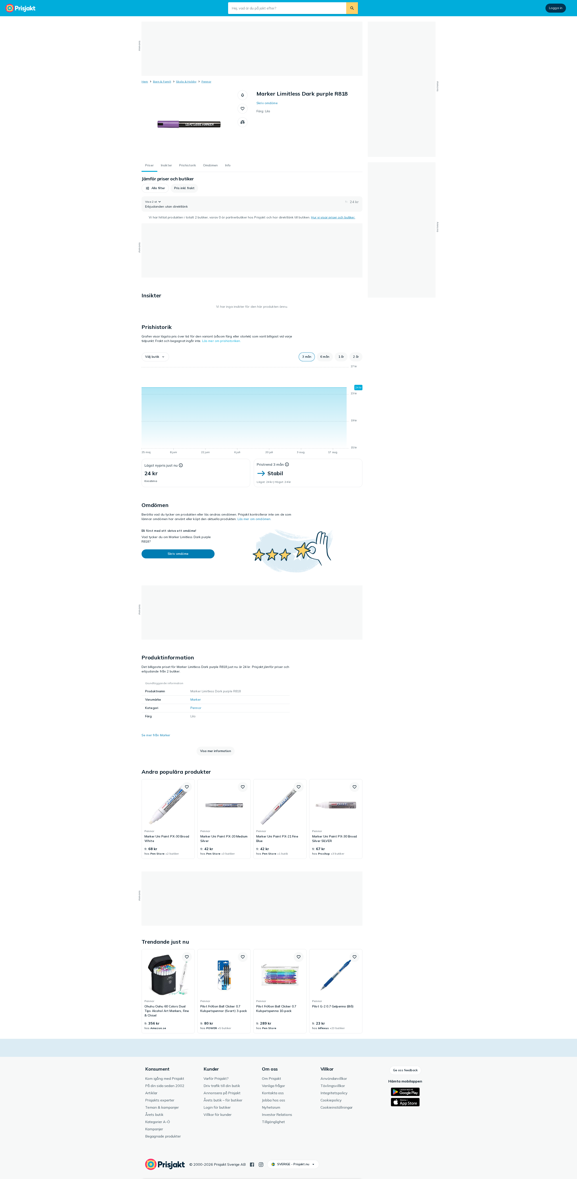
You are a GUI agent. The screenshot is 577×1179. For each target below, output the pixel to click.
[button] (242, 95)
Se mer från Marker (156, 735)
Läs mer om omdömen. (254, 519)
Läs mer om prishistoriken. (221, 341)
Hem (145, 81)
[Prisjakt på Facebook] (252, 1164)
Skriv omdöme (267, 103)
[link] (168, 819)
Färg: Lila (263, 111)
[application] (252, 410)
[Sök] (352, 8)
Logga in (555, 8)
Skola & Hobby (186, 81)
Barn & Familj (162, 81)
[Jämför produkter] (242, 122)
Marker (195, 699)
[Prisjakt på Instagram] (261, 1164)
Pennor (206, 81)
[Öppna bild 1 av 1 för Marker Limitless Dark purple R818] (190, 124)
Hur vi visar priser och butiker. (333, 217)
